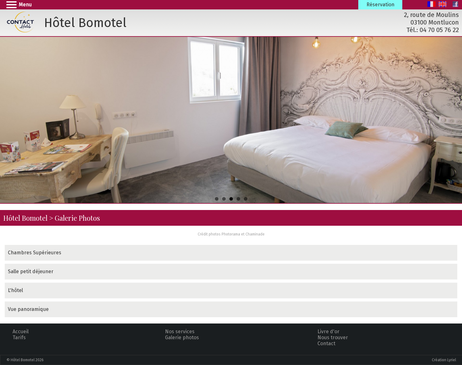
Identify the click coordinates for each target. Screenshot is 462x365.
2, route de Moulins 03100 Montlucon (431, 18)
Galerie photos (182, 337)
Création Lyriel (444, 360)
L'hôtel (15, 290)
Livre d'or (328, 332)
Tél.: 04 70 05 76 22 (432, 30)
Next (455, 119)
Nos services (180, 332)
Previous (6, 119)
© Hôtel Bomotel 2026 (25, 360)
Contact (326, 343)
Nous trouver (332, 337)
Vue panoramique (28, 309)
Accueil (21, 332)
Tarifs (19, 337)
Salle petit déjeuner (30, 271)
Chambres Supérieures (34, 253)
